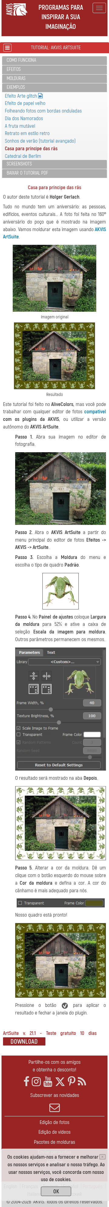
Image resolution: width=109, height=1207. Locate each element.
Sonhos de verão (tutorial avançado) (40, 141)
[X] (60, 1082)
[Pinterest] (71, 1082)
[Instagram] (36, 1082)
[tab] (54, 60)
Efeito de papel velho (25, 103)
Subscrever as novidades (54, 1095)
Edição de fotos (54, 1122)
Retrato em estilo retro (27, 133)
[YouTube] (47, 1082)
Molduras (16, 78)
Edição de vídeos (54, 1132)
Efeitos (14, 69)
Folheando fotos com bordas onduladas (43, 111)
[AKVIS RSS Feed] (82, 1082)
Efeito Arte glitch (21, 96)
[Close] (102, 1156)
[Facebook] (26, 1082)
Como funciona (21, 60)
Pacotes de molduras (54, 1142)
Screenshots (19, 164)
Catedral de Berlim (23, 156)
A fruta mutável (20, 126)
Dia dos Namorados (24, 118)
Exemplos (16, 87)
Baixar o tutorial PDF (27, 173)
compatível (95, 411)
